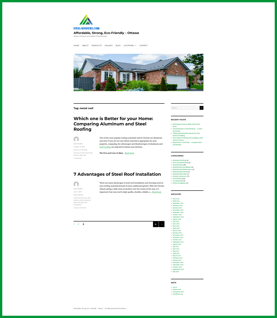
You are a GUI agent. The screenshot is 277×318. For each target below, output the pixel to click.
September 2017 (178, 242)
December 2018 (178, 210)
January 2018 (177, 233)
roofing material (84, 200)
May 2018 (176, 226)
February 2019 (178, 206)
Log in (175, 287)
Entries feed (177, 289)
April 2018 (176, 228)
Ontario (76, 155)
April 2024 (176, 201)
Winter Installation (179, 183)
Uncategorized (178, 181)
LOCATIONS (129, 45)
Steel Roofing (78, 195)
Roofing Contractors (180, 176)
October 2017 (177, 240)
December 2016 (178, 262)
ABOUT (85, 45)
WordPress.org (178, 294)
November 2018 (178, 212)
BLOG (118, 45)
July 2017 (176, 247)
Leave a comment (80, 208)
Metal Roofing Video (180, 174)
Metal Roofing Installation (182, 167)
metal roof (88, 153)
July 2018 (176, 221)
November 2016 (178, 265)
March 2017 (177, 256)
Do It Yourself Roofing (180, 163)
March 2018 (177, 231)
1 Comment (78, 158)
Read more (129, 153)
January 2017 (177, 260)
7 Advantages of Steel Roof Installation (117, 174)
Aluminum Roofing (80, 150)
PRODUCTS (97, 45)
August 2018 (177, 219)
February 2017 (177, 258)
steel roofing (105, 147)
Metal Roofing (178, 165)
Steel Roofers (78, 144)
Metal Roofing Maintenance (182, 169)
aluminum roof (79, 153)
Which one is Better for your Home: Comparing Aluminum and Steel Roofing (113, 124)
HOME (76, 45)
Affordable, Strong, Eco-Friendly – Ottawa (106, 33)
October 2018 (177, 215)
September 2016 (178, 269)
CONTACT (143, 45)
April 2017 (176, 253)
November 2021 (178, 203)
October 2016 (177, 267)
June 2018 (176, 224)
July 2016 (176, 272)
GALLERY (109, 45)
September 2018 (178, 217)
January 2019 (177, 208)
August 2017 (177, 244)
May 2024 (176, 199)
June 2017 (176, 249)
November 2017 (178, 237)
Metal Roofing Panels (180, 172)
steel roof (83, 155)
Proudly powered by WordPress (115, 308)
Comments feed (178, 292)
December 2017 (178, 235)
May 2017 (176, 251)
